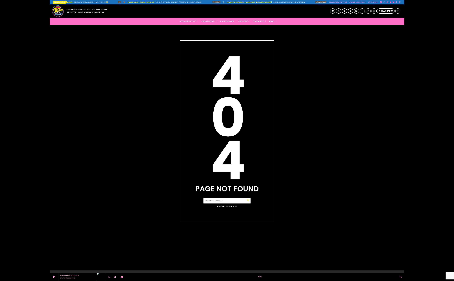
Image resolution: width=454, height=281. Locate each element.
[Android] (400, 2)
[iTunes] (390, 2)
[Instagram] (393, 2)
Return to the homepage (227, 207)
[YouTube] (381, 2)
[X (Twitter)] (384, 2)
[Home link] (58, 11)
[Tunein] (387, 2)
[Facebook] (396, 2)
